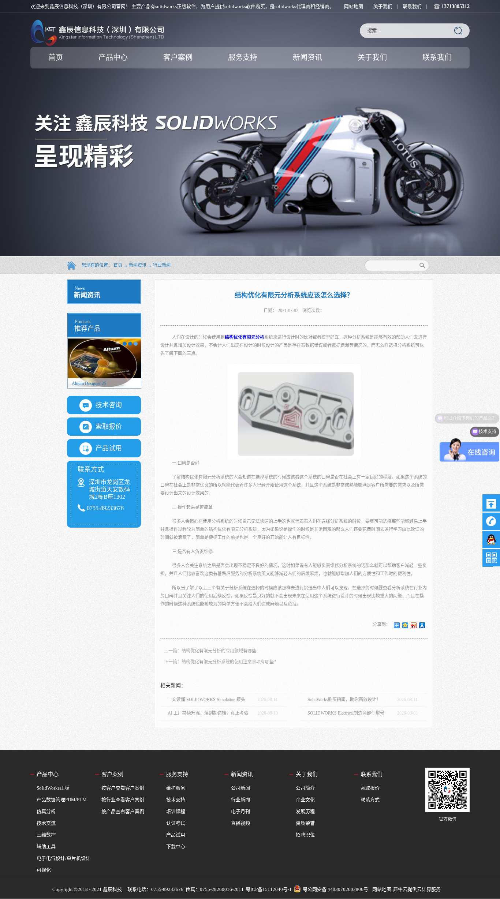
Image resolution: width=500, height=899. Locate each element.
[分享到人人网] (422, 625)
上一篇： (210, 650)
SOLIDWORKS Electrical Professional (106, 383)
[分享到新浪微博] (414, 625)
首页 (55, 57)
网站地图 (380, 889)
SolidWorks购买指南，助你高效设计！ (344, 699)
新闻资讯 (137, 265)
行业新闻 (162, 265)
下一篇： (221, 661)
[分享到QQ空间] (405, 625)
